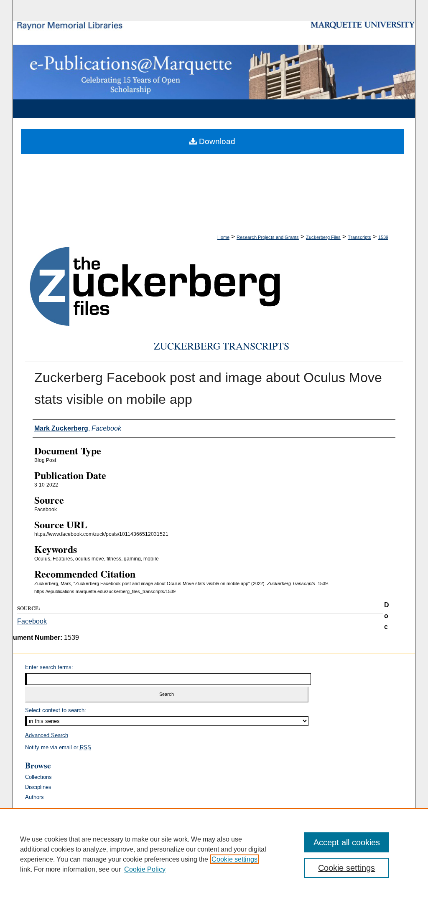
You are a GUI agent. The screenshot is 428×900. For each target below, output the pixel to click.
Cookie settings (234, 859)
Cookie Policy (145, 869)
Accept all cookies (346, 842)
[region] (214, 854)
